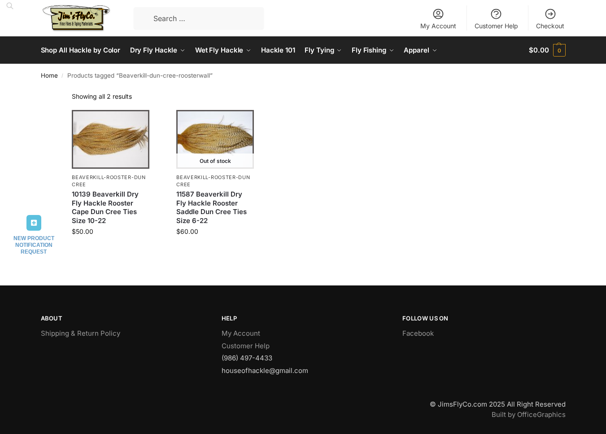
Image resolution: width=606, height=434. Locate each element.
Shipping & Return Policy (80, 333)
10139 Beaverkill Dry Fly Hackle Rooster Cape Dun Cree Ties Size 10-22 (105, 207)
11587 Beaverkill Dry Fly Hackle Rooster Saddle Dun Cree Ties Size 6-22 (211, 207)
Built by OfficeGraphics (529, 414)
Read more (215, 250)
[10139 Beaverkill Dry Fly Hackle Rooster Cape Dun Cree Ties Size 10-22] (110, 139)
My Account (438, 26)
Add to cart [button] (110, 250)
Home (49, 75)
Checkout (550, 26)
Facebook (418, 333)
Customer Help (496, 26)
